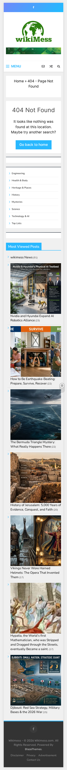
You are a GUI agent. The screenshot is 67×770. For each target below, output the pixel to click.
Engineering (18, 173)
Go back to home (33, 144)
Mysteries (17, 202)
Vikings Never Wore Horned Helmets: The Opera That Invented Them (34, 572)
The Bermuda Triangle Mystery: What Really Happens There (32, 444)
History (16, 195)
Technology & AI (20, 216)
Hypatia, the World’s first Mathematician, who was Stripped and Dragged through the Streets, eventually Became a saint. (34, 642)
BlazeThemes (33, 749)
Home (19, 81)
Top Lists (16, 223)
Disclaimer (17, 755)
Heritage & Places (21, 187)
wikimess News (21, 257)
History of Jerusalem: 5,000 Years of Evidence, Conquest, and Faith (35, 507)
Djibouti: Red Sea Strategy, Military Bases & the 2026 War (35, 710)
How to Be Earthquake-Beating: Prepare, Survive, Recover (32, 381)
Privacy (31, 755)
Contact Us (33, 760)
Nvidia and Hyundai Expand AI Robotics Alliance (32, 318)
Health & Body (20, 180)
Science (16, 209)
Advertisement (47, 755)
